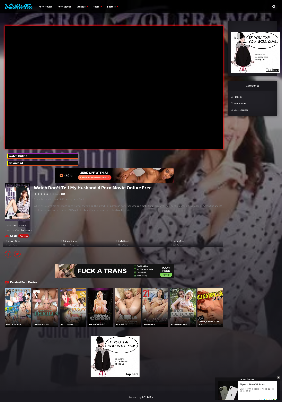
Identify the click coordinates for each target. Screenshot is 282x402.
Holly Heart (123, 241)
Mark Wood (123, 245)
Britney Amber (70, 241)
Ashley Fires (14, 241)
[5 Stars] (47, 194)
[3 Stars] (41, 194)
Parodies (238, 96)
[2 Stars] (38, 194)
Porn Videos (64, 6)
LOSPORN (147, 397)
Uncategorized (241, 109)
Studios (81, 6)
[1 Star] (35, 194)
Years (96, 6)
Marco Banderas (71, 245)
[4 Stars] (44, 194)
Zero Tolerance (23, 230)
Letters (111, 6)
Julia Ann (12, 245)
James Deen (179, 241)
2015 (63, 194)
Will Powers (178, 245)
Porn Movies (45, 6)
